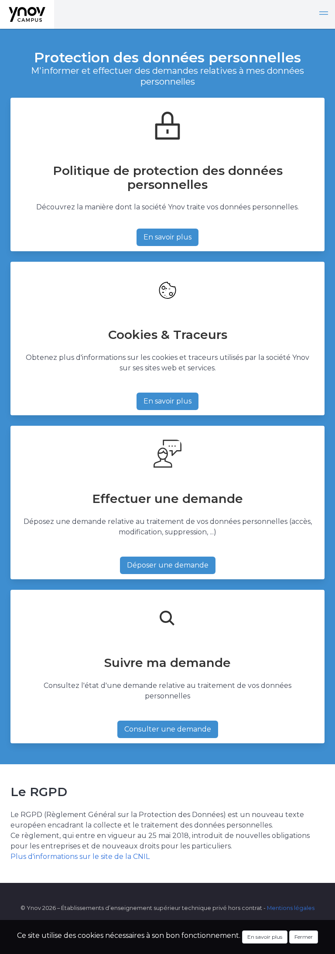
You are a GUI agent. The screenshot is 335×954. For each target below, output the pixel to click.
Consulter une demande (167, 729)
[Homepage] (27, 14)
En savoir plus (167, 237)
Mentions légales (290, 908)
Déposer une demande (168, 565)
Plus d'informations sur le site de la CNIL (80, 856)
